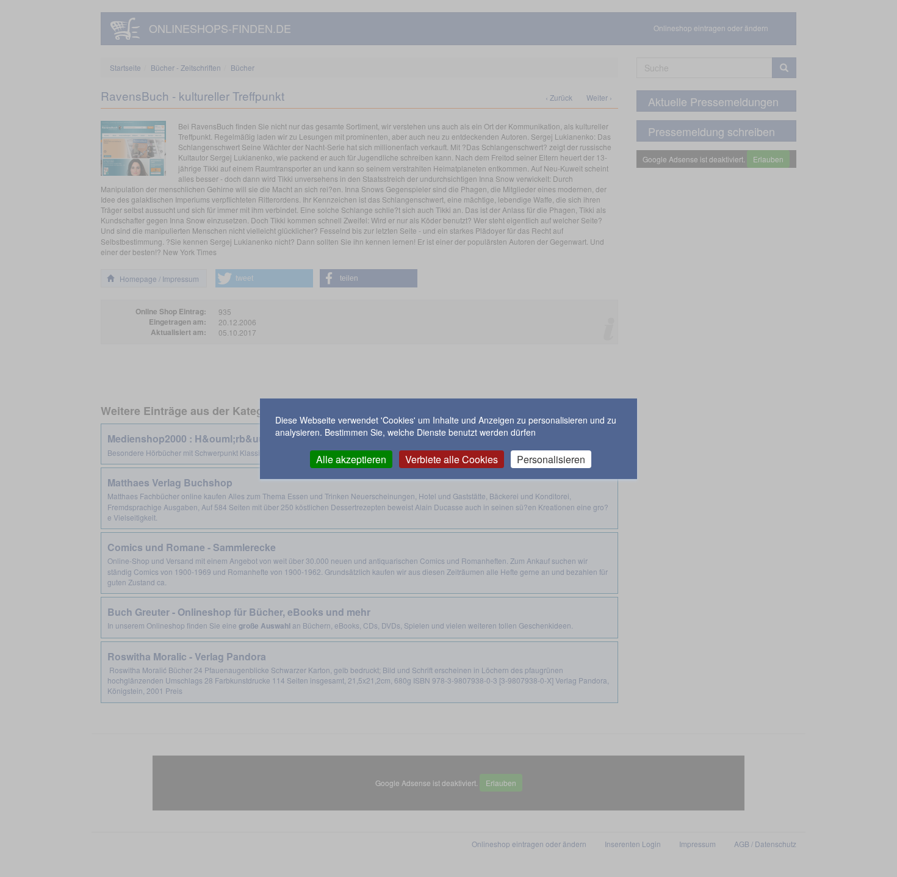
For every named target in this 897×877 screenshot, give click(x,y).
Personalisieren (551, 459)
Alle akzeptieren (351, 459)
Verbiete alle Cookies (451, 459)
